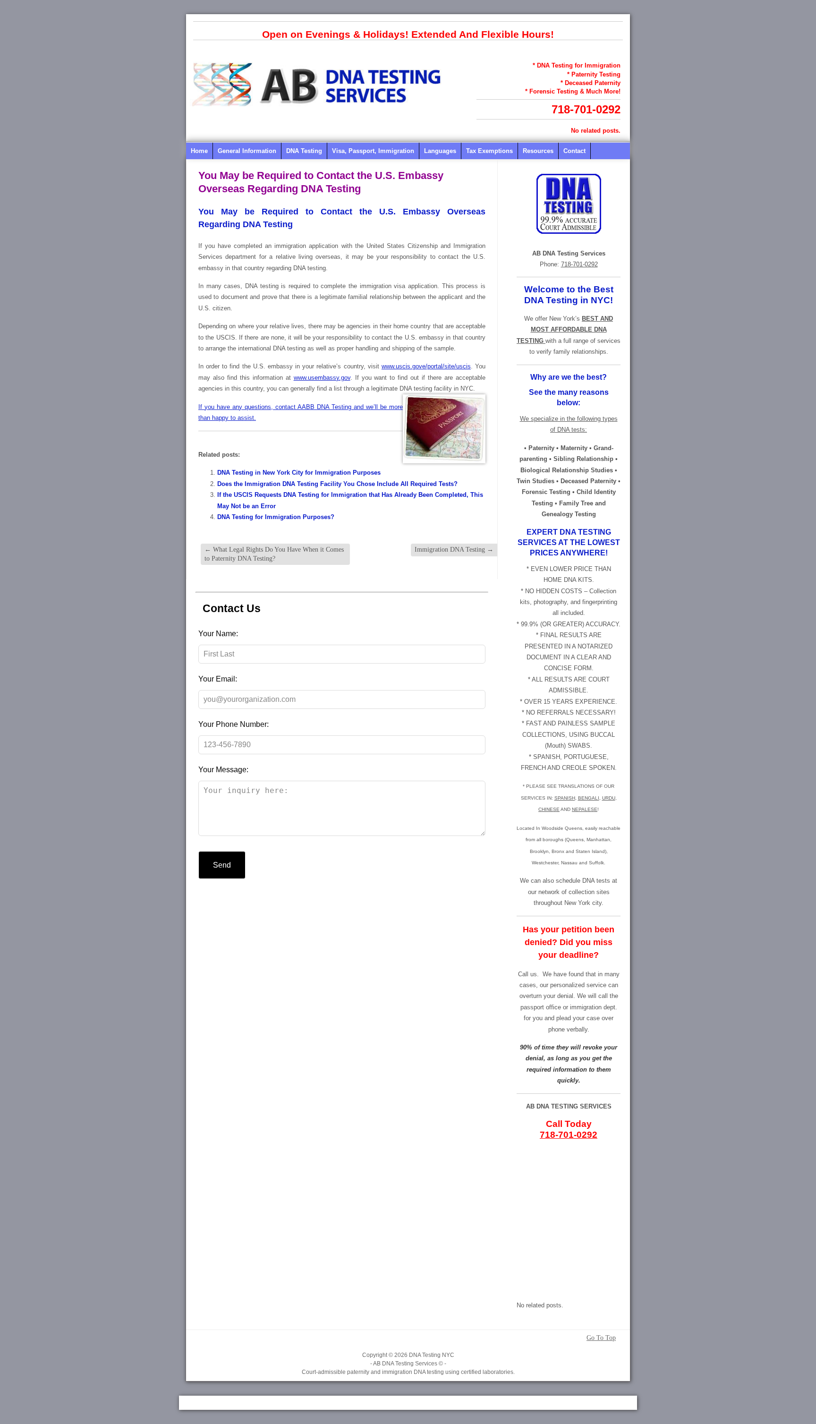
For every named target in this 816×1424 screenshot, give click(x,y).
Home (199, 150)
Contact (574, 150)
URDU (608, 798)
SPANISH (564, 798)
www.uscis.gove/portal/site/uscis (426, 366)
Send (222, 865)
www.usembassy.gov (322, 377)
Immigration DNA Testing (454, 549)
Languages (440, 150)
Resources (538, 150)
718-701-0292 (586, 109)
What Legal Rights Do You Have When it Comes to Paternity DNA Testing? (274, 554)
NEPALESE (584, 809)
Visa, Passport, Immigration (373, 150)
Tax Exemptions (489, 150)
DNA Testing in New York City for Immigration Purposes (299, 472)
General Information (247, 150)
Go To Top (601, 1338)
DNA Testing (304, 150)
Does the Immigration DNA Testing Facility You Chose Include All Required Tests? (337, 483)
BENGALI (588, 798)
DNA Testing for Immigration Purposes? (275, 516)
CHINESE (549, 809)
